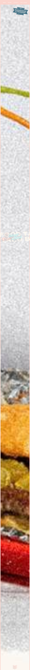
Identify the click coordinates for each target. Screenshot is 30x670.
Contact (16, 2)
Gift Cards (23, 2)
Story (10, 2)
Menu (4, 2)
